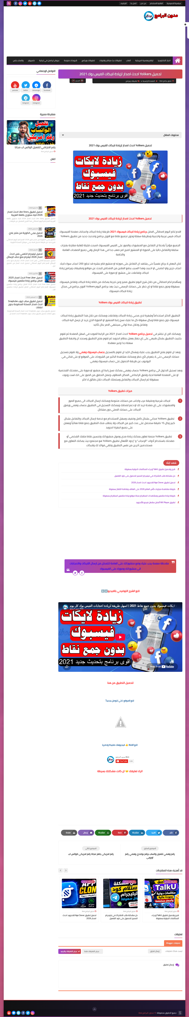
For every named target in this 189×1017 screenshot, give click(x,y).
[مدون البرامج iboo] (161, 16)
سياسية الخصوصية (174, 3)
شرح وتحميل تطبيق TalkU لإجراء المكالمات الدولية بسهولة (150, 469)
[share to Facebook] (81, 572)
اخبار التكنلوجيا (164, 60)
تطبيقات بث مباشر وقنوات (110, 60)
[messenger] (39, 3)
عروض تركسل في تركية (49, 60)
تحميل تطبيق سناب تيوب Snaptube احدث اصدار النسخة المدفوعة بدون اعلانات (25, 304)
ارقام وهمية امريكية (144, 60)
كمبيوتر (31, 60)
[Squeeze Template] (180, 1013)
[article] (90, 851)
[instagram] (20, 3)
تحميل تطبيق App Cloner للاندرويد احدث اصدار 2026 (153, 482)
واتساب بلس (18, 60)
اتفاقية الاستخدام (156, 3)
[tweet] (75, 572)
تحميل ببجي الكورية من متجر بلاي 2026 (26, 234)
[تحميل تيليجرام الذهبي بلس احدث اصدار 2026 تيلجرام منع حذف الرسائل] (50, 253)
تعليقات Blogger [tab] (173, 943)
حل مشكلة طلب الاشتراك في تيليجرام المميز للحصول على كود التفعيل (144, 476)
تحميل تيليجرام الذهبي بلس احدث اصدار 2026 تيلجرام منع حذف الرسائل (25, 255)
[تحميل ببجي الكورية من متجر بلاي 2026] (50, 232)
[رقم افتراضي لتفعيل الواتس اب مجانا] (31, 132)
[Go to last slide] (65, 870)
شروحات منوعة (70, 60)
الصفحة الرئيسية (149, 81)
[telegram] (34, 3)
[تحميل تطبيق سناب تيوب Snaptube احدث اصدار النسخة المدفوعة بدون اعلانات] (50, 301)
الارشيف (123, 3)
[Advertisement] (60, 31)
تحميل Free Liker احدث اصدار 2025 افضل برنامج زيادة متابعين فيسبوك (25, 279)
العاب (128, 60)
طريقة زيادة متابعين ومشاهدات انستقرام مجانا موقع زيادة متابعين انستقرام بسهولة (139, 496)
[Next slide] (60, 870)
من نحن (143, 3)
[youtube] (30, 3)
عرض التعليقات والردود (69, 951)
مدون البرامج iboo (47, 151)
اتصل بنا (133, 3)
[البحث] (9, 3)
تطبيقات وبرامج (88, 60)
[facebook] (16, 3)
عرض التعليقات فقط (91, 951)
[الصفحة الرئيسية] (177, 60)
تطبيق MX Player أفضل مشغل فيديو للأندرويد (155, 502)
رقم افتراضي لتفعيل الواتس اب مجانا (35, 147)
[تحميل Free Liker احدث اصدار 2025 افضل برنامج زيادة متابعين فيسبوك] (50, 277)
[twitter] (25, 3)
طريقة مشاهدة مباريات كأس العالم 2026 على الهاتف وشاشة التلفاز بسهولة (142, 489)
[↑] (94, 1009)
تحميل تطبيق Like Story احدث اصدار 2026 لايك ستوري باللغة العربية (25, 213)
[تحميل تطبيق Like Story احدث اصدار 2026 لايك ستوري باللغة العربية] (50, 211)
